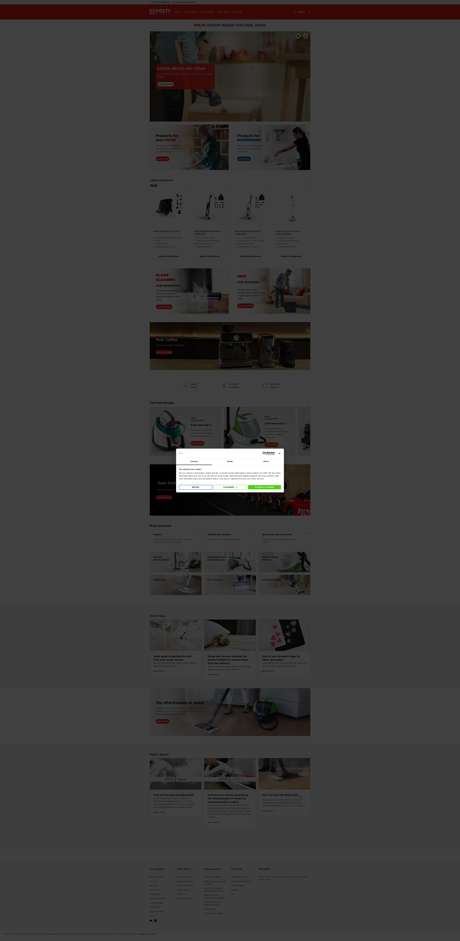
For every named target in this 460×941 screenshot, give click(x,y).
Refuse (195, 487)
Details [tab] (230, 461)
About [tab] (266, 461)
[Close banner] (279, 453)
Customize (228, 487)
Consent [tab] (194, 461)
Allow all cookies (264, 487)
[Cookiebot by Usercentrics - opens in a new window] (264, 453)
